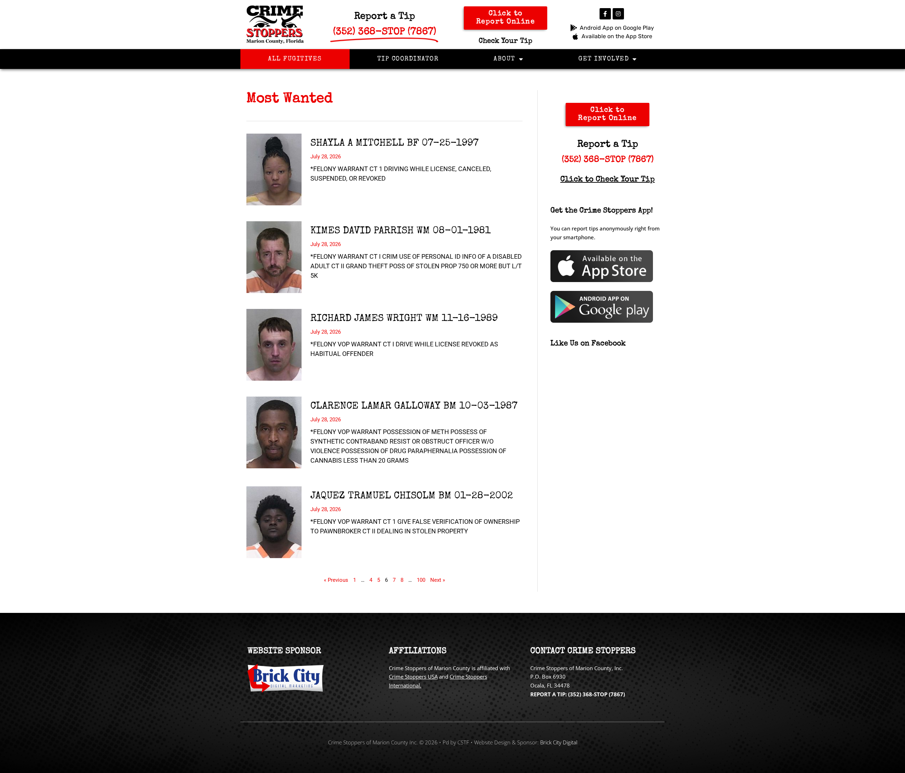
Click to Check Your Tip (607, 180)
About (504, 59)
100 (421, 580)
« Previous (336, 580)
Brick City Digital (558, 742)
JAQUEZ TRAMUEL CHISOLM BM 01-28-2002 (411, 496)
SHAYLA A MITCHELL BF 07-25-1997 (394, 143)
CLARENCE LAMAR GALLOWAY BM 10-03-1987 (414, 406)
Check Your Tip (505, 41)
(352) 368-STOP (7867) (608, 160)
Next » (437, 580)
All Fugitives (295, 59)
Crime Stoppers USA (413, 676)
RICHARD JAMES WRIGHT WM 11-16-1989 (404, 319)
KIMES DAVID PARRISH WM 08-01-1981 (400, 231)
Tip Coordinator (408, 59)
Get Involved (603, 59)
